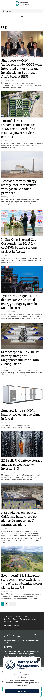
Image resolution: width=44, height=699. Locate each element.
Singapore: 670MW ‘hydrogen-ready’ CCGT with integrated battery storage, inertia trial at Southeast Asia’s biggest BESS (21, 68)
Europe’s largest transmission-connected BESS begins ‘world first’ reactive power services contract (18, 129)
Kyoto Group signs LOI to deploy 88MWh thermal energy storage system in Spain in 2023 (19, 302)
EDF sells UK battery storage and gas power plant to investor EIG (21, 464)
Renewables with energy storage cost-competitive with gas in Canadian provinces (19, 187)
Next (11, 604)
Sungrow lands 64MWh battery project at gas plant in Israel (20, 415)
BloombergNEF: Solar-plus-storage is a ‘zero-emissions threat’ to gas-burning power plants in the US (21, 581)
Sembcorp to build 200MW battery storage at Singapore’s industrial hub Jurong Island (20, 358)
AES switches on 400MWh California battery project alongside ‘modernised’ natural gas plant (19, 519)
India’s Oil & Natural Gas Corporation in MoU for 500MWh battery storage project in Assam (19, 246)
